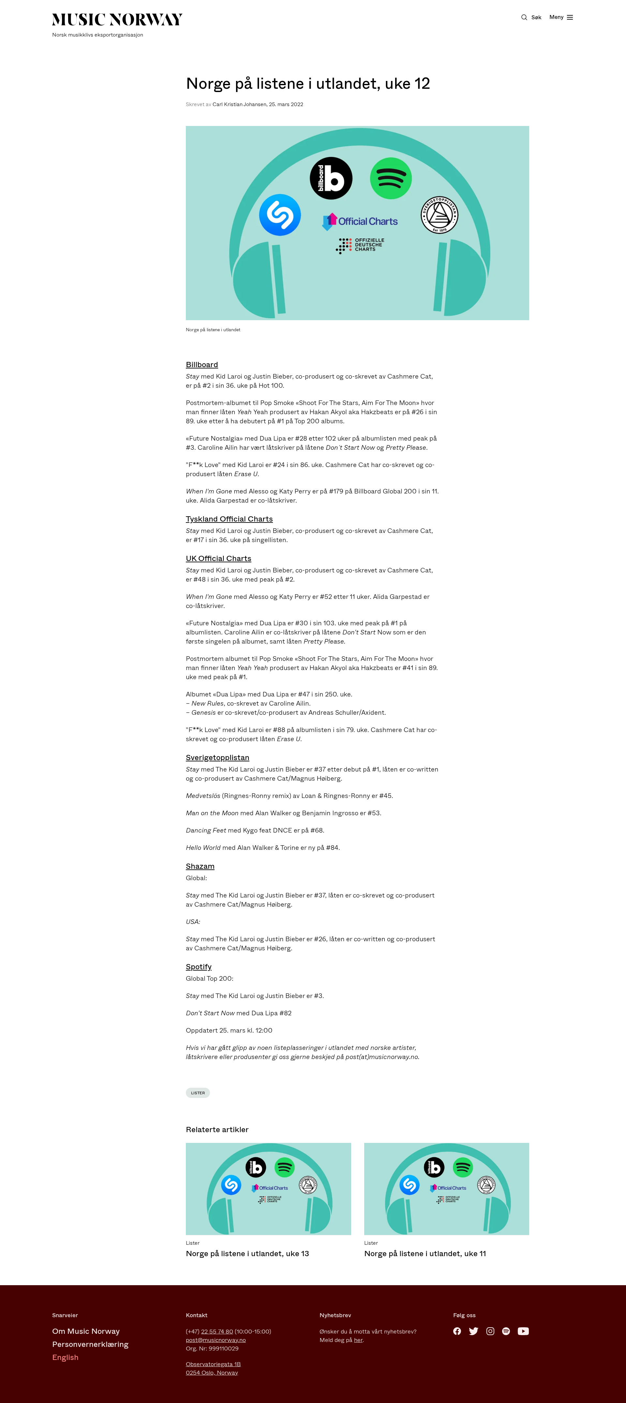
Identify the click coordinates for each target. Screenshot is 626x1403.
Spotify (199, 966)
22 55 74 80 (217, 1331)
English (65, 1357)
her (358, 1340)
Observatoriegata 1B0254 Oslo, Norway (213, 1368)
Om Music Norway (86, 1331)
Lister (198, 1093)
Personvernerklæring (90, 1344)
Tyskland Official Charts (229, 518)
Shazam (200, 866)
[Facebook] (457, 1331)
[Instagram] (490, 1331)
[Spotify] (506, 1331)
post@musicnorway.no (216, 1340)
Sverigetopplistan (217, 757)
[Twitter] (474, 1331)
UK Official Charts (218, 558)
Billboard (202, 364)
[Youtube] (523, 1331)
